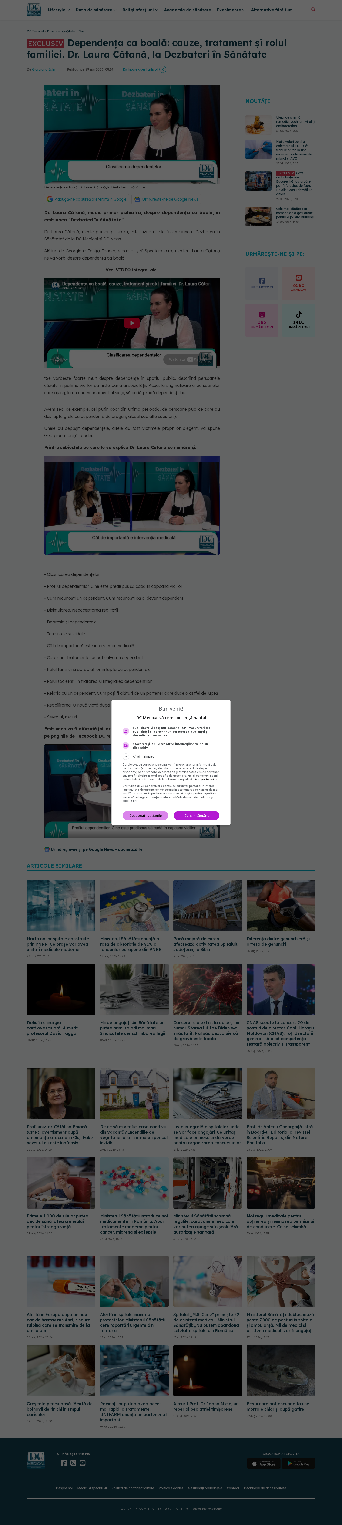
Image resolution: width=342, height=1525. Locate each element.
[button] (171, 756)
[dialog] (171, 762)
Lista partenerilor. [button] (206, 779)
